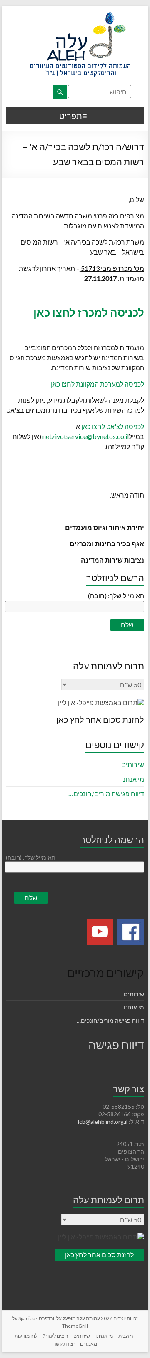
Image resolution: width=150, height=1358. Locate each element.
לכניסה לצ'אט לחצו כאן (112, 426)
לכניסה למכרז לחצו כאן (88, 312)
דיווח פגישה (116, 1045)
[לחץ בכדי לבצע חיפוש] (60, 92)
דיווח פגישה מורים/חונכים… (106, 794)
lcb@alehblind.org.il (103, 1121)
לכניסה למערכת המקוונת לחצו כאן (97, 384)
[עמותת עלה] (80, 16)
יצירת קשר (64, 1344)
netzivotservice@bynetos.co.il (85, 436)
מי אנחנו (132, 779)
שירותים (132, 764)
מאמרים (88, 1344)
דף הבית (127, 1336)
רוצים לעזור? (55, 1336)
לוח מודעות (26, 1336)
